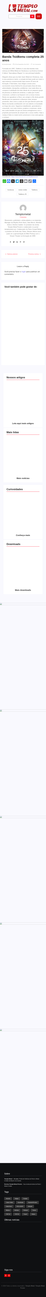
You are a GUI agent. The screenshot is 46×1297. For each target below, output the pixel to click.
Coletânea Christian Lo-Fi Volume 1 (15, 584)
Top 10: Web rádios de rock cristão (31, 529)
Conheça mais (23, 535)
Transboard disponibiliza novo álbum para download (31, 564)
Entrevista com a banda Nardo (16, 320)
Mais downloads (23, 590)
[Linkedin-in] (17, 242)
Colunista (23, 217)
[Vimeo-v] (24, 242)
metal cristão (22, 190)
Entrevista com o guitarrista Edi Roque (18, 356)
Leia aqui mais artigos (23, 423)
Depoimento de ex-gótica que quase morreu (20, 309)
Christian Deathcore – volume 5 (31, 584)
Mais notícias (23, 478)
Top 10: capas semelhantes (15, 510)
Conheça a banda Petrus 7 (31, 472)
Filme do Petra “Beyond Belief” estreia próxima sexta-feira (22, 1251)
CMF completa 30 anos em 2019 (31, 453)
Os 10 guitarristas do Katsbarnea (14, 453)
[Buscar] (32, 16)
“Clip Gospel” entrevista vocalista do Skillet (20, 344)
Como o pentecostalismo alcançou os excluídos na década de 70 (14, 415)
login (24, 272)
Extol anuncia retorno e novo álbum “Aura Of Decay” (21, 1262)
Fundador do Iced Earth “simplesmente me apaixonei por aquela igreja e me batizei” (20, 1232)
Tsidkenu (35, 190)
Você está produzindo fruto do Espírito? (31, 417)
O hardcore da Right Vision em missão (15, 399)
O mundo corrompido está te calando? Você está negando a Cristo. (31, 397)
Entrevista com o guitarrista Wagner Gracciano (14, 471)
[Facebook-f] (10, 242)
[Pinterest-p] (20, 242)
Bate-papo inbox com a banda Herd (17, 297)
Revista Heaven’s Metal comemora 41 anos (20, 1240)
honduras (10, 190)
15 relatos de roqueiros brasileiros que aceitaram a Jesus (15, 528)
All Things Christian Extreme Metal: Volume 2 (14, 564)
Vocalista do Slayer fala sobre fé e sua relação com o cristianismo (21, 331)
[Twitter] (14, 242)
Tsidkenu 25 (22, 194)
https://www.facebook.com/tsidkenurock (24, 177)
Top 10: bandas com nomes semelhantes (31, 510)
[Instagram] (8, 1275)
